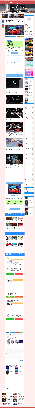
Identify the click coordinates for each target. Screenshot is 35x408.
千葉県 (29, 143)
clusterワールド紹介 (29, 108)
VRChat (29, 138)
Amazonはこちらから (10, 296)
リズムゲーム (29, 174)
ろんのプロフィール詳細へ (29, 36)
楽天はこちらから (18, 296)
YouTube (29, 139)
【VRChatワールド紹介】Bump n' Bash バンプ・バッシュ (14, 56)
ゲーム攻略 (29, 158)
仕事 (29, 149)
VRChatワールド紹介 (12, 20)
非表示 (10, 55)
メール (7, 355)
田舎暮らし (29, 184)
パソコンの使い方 (29, 148)
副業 (29, 179)
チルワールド (29, 123)
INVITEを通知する (15, 195)
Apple (29, 107)
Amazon (26, 188)
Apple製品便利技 (16, 3)
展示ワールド (29, 128)
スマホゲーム (29, 168)
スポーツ (29, 122)
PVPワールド (16, 20)
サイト (6, 357)
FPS (29, 169)
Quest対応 (19, 20)
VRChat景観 (29, 118)
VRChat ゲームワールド (8, 20)
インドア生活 (29, 154)
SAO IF (29, 112)
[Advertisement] (10, 69)
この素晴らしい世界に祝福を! (29, 163)
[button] (2, 15)
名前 (6, 353)
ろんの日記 (29, 153)
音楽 (29, 133)
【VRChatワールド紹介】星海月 (6, 388)
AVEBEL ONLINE (29, 159)
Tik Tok (29, 113)
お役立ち (29, 144)
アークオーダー (29, 164)
